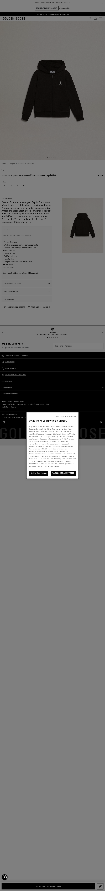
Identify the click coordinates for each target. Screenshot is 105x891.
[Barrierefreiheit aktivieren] (5, 877)
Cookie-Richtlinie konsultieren (48, 466)
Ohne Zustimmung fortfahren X (66, 416)
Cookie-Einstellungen (39, 473)
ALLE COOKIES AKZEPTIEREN (63, 473)
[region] (52, 445)
